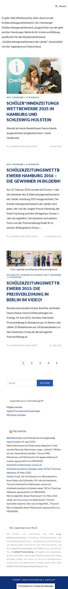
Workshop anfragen (16, 415)
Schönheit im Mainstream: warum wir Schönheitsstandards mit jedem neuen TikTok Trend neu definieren (34, 469)
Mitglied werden (14, 407)
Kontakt (16, 579)
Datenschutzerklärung (32, 579)
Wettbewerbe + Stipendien (23, 97)
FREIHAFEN (19, 431)
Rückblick (13, 275)
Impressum (50, 579)
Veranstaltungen (32, 275)
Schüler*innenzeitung (23, 552)
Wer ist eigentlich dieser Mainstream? (25, 496)
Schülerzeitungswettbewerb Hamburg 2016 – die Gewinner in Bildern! (34, 175)
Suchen (45, 383)
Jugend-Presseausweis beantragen (23, 411)
